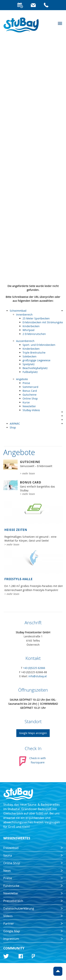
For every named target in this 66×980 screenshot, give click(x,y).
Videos (8, 916)
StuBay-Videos (31, 410)
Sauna (7, 855)
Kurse (26, 402)
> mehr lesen (27, 473)
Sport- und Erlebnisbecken (39, 345)
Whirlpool (28, 330)
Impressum (11, 939)
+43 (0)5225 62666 (34, 668)
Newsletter (29, 406)
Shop (13, 427)
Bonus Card (30, 390)
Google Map (11, 931)
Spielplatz (29, 364)
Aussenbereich (25, 341)
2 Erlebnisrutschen (34, 334)
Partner (8, 924)
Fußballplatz (30, 372)
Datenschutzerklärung (18, 908)
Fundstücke (11, 886)
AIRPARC (15, 423)
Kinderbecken (31, 326)
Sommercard (30, 387)
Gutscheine (29, 394)
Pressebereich (13, 901)
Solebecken (29, 356)
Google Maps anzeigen (33, 733)
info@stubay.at (37, 676)
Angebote (22, 379)
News (7, 871)
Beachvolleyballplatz (35, 368)
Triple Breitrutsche (34, 352)
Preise (26, 383)
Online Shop (30, 398)
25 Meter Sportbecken (36, 318)
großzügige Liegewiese (36, 360)
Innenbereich (24, 314)
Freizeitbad (11, 848)
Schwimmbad (18, 310)
